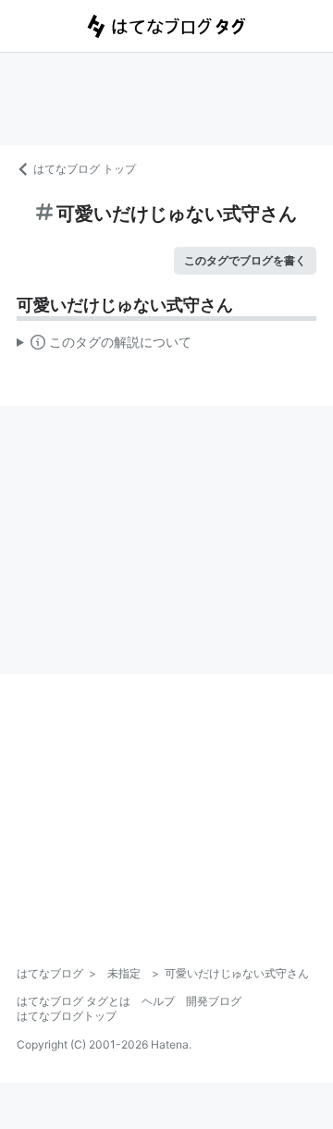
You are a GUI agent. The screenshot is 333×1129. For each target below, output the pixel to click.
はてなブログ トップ (84, 169)
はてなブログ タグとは (73, 1001)
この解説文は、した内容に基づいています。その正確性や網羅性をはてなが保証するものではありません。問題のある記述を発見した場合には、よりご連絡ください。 (104, 346)
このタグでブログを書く (245, 260)
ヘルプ (158, 1001)
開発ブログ (213, 1001)
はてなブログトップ (67, 1016)
